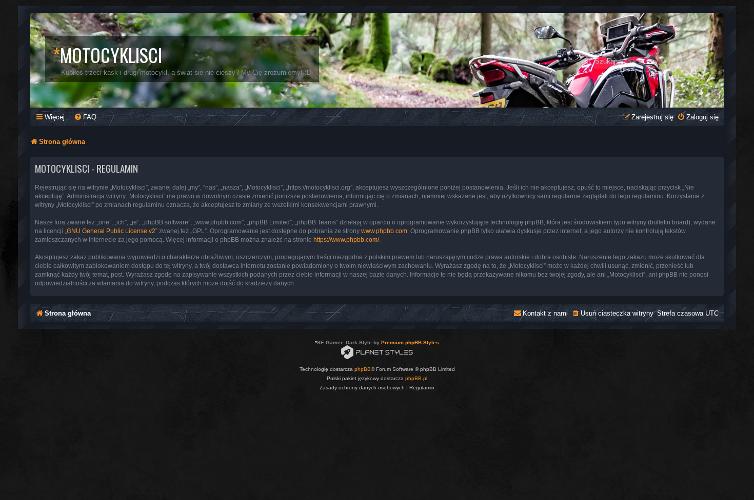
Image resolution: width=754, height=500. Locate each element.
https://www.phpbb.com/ (346, 239)
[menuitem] (85, 117)
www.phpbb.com (384, 231)
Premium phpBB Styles (410, 342)
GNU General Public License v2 (111, 231)
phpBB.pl (416, 378)
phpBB (362, 369)
